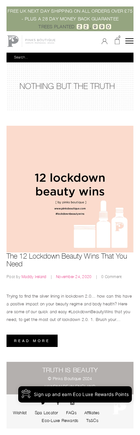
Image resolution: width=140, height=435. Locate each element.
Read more (32, 341)
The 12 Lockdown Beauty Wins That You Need (67, 260)
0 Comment (111, 276)
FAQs (71, 412)
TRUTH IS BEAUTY (70, 370)
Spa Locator (46, 412)
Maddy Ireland (34, 276)
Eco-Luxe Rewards (60, 420)
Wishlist (20, 412)
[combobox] (69, 57)
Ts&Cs (92, 420)
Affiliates (92, 412)
